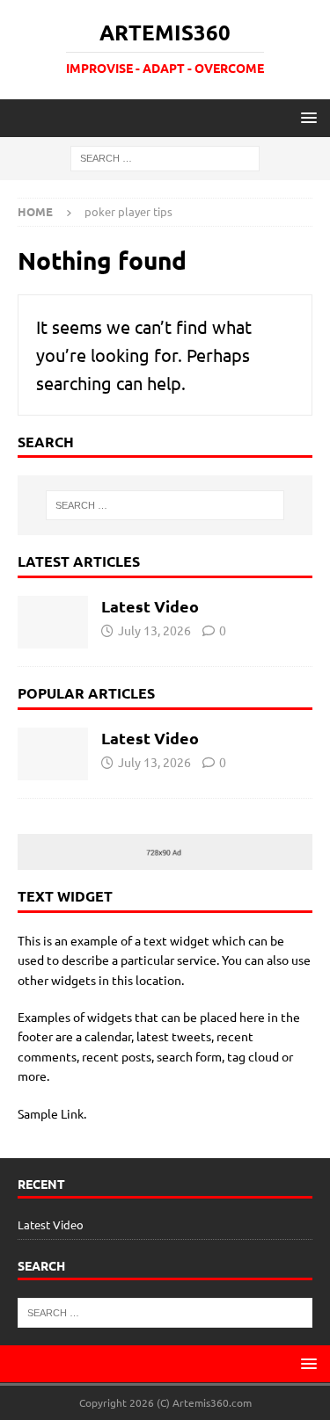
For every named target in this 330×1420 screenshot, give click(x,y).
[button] (306, 117)
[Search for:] (165, 157)
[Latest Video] (53, 622)
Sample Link (51, 1113)
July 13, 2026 (154, 630)
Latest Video (150, 606)
